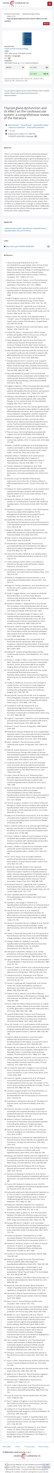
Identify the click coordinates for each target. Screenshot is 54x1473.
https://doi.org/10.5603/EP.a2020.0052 (20, 246)
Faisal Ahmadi (26, 125)
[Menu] (49, 4)
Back (47, 23)
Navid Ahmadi (13, 125)
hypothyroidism (10, 230)
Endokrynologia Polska (31, 14)
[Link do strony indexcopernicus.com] (27, 1456)
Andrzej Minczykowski (35, 127)
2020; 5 (11, 16)
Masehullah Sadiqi (41, 125)
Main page (7, 1446)
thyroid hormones (24, 230)
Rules (17, 1446)
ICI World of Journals (12, 14)
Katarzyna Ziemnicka (17, 127)
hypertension (27, 228)
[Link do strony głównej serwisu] (15, 3)
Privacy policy (30, 1446)
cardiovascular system (13, 228)
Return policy (43, 1446)
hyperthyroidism (40, 228)
